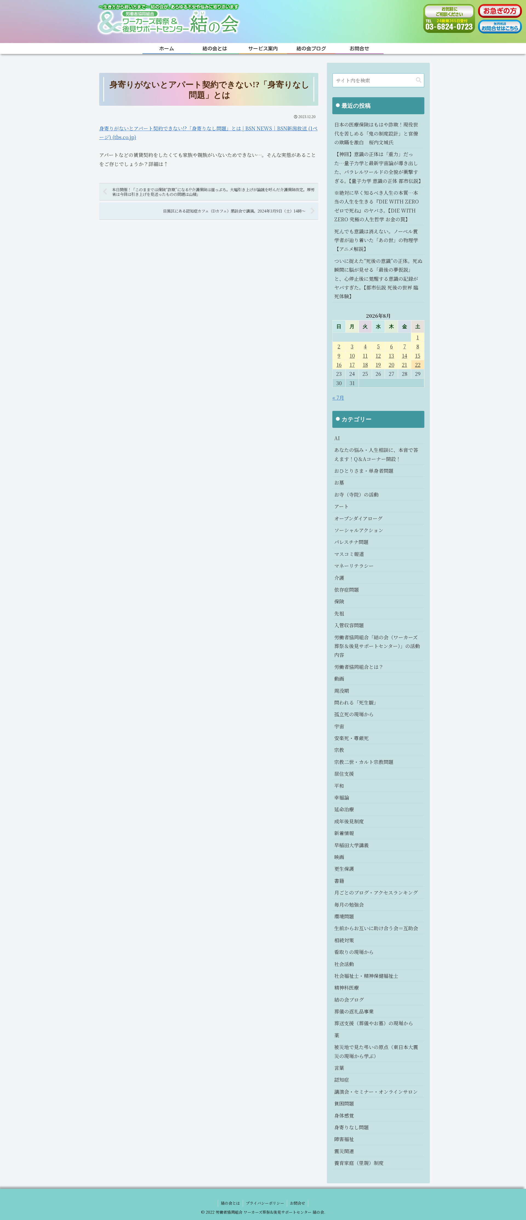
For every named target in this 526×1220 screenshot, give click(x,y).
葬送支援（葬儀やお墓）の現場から (373, 1023)
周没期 (341, 690)
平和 (339, 785)
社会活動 (344, 963)
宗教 (339, 749)
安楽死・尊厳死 (351, 737)
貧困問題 (344, 1103)
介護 (339, 577)
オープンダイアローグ (358, 518)
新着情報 (344, 833)
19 (378, 364)
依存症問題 (346, 589)
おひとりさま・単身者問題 (363, 470)
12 (378, 355)
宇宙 (339, 726)
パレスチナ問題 (351, 541)
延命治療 (344, 809)
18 (365, 364)
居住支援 (344, 773)
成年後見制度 (349, 821)
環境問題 (344, 916)
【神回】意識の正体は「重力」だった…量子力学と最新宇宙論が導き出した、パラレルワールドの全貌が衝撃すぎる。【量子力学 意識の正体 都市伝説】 (378, 167)
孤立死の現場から (354, 714)
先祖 (339, 613)
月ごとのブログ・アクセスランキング (376, 892)
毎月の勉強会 (349, 904)
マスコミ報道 (349, 553)
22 (418, 364)
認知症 (341, 1079)
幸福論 (341, 797)
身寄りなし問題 (351, 1127)
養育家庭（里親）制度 (359, 1162)
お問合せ (297, 1203)
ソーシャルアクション (358, 530)
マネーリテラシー (354, 565)
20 (391, 364)
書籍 (339, 880)
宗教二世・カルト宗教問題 (363, 761)
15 (417, 355)
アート (341, 506)
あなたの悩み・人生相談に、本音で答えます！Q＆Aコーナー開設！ (376, 454)
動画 (339, 678)
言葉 (339, 1067)
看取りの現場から (354, 951)
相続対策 (344, 940)
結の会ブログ (349, 999)
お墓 (339, 482)
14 (404, 355)
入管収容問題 (349, 625)
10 (352, 355)
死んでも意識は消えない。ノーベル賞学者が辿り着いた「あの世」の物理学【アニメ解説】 (376, 240)
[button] (419, 80)
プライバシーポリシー (265, 1203)
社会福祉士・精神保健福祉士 (366, 975)
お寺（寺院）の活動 (356, 494)
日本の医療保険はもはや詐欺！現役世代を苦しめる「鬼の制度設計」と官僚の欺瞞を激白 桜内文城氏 (376, 133)
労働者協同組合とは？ (359, 666)
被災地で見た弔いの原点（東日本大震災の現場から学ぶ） (376, 1051)
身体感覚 (344, 1115)
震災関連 (344, 1151)
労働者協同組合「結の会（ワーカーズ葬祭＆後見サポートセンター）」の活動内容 (377, 646)
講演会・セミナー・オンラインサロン (376, 1091)
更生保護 (344, 868)
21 (404, 364)
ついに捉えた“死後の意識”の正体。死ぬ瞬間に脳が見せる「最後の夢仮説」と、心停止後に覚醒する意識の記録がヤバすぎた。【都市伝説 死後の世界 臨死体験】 (378, 278)
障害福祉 (344, 1138)
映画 (339, 856)
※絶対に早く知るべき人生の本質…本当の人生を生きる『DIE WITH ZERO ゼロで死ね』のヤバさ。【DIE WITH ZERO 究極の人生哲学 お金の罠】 (376, 206)
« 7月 (338, 397)
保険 (339, 601)
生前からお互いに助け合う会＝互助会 (376, 928)
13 (391, 355)
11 (365, 355)
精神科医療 (346, 987)
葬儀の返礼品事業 (354, 1011)
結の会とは (230, 1203)
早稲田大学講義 (351, 845)
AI (337, 438)
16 (339, 364)
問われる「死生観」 (356, 702)
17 (352, 364)
